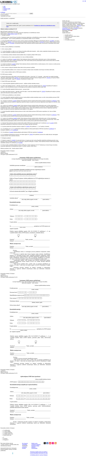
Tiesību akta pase (66, 20)
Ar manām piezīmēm (7, 432)
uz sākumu (3, 12)
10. (47, 123)
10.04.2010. (64, 28)
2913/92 (42, 42)
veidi (4, 6)
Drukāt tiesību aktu (7, 435)
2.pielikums (53, 114)
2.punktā (14, 59)
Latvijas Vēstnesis (66, 29)
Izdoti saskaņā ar (68, 37)
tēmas (4, 7)
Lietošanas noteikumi (35, 444)
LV (83, 1)
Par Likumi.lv (25, 443)
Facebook (5, 438)
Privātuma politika (35, 445)
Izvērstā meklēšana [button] (5, 14)
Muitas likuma (11, 33)
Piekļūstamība (34, 448)
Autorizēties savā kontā (5, 16)
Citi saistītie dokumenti (70, 39)
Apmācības (24, 447)
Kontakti (24, 448)
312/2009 (52, 40)
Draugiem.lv (6, 439)
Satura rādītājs (65, 31)
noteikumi (79, 25)
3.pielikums (51, 128)
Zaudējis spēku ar (68, 35)
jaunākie (5, 10)
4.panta (15, 33)
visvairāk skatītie (6, 8)
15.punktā (11, 132)
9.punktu (20, 142)
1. (10, 129)
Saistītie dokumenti (66, 32)
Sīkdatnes (33, 447)
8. (16, 142)
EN (85, 1)
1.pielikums (53, 100)
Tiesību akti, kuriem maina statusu (72, 36)
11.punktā (52, 123)
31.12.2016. (75, 28)
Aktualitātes (24, 444)
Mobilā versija (34, 443)
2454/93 (9, 42)
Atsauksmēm (25, 445)
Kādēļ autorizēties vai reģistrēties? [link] (8, 18)
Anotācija (67, 38)
